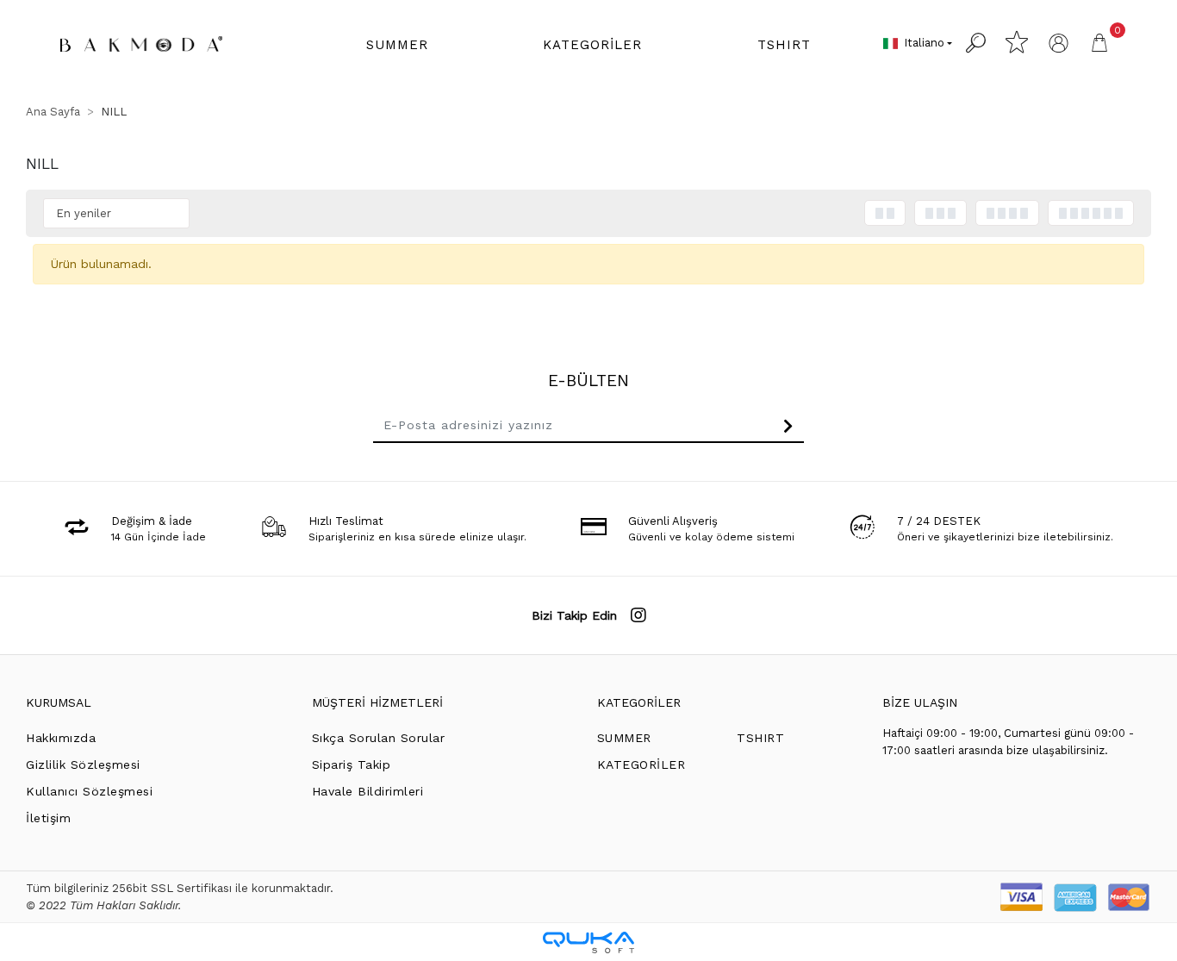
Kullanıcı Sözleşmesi (89, 791)
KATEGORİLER (639, 702)
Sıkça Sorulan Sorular (378, 738)
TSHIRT (760, 738)
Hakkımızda (61, 738)
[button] (397, 45)
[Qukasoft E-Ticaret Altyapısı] (588, 942)
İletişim (48, 818)
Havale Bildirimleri (368, 791)
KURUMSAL (58, 702)
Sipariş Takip (351, 764)
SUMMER (624, 738)
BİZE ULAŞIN (919, 702)
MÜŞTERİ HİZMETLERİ (377, 702)
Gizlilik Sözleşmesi (83, 764)
